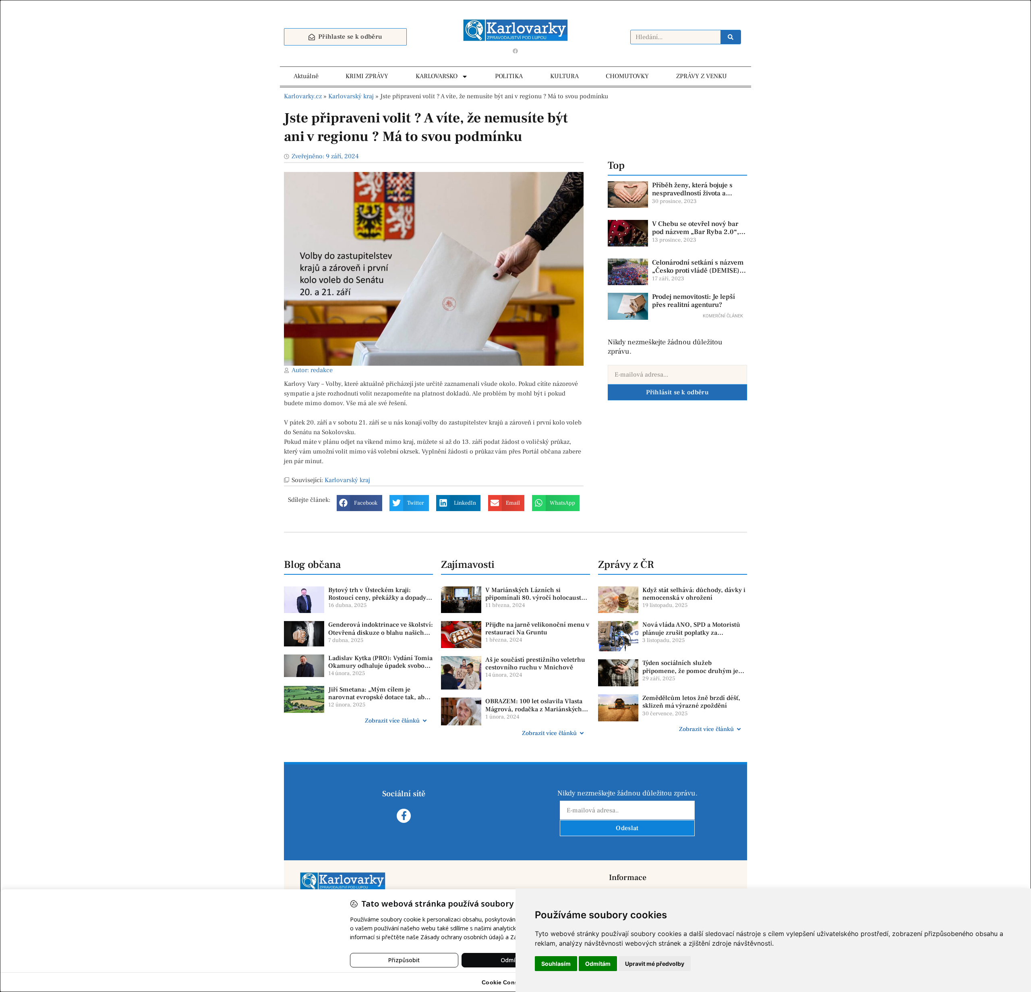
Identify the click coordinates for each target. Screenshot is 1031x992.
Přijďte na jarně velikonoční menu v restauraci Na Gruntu (537, 628)
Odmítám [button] (598, 963)
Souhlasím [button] (556, 963)
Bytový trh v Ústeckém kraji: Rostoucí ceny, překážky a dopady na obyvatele (377, 597)
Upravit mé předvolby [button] (654, 963)
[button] (359, 503)
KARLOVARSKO (437, 76)
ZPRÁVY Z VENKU (701, 76)
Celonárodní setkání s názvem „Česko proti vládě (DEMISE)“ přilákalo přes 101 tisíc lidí (697, 271)
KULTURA (564, 76)
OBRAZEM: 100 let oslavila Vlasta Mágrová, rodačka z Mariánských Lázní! (533, 709)
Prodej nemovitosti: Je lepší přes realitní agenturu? (693, 300)
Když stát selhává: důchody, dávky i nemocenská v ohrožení (693, 594)
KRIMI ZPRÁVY (367, 76)
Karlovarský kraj (351, 96)
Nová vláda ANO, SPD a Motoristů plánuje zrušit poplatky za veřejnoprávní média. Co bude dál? (693, 632)
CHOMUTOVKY (627, 76)
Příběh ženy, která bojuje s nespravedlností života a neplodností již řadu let (692, 193)
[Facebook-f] (404, 816)
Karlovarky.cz (303, 96)
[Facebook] (515, 50)
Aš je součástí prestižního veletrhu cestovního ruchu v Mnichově (535, 663)
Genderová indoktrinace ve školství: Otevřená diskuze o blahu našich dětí (380, 632)
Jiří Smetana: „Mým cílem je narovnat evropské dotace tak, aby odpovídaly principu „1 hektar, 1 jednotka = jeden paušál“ (378, 701)
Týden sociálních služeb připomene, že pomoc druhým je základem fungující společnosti (690, 670)
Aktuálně (306, 76)
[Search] (730, 37)
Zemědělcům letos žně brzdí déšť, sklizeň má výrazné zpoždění (691, 702)
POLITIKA (509, 76)
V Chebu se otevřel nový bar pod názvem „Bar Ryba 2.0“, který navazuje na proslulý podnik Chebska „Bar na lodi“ (697, 236)
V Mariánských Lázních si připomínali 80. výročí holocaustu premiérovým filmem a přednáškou (537, 597)
